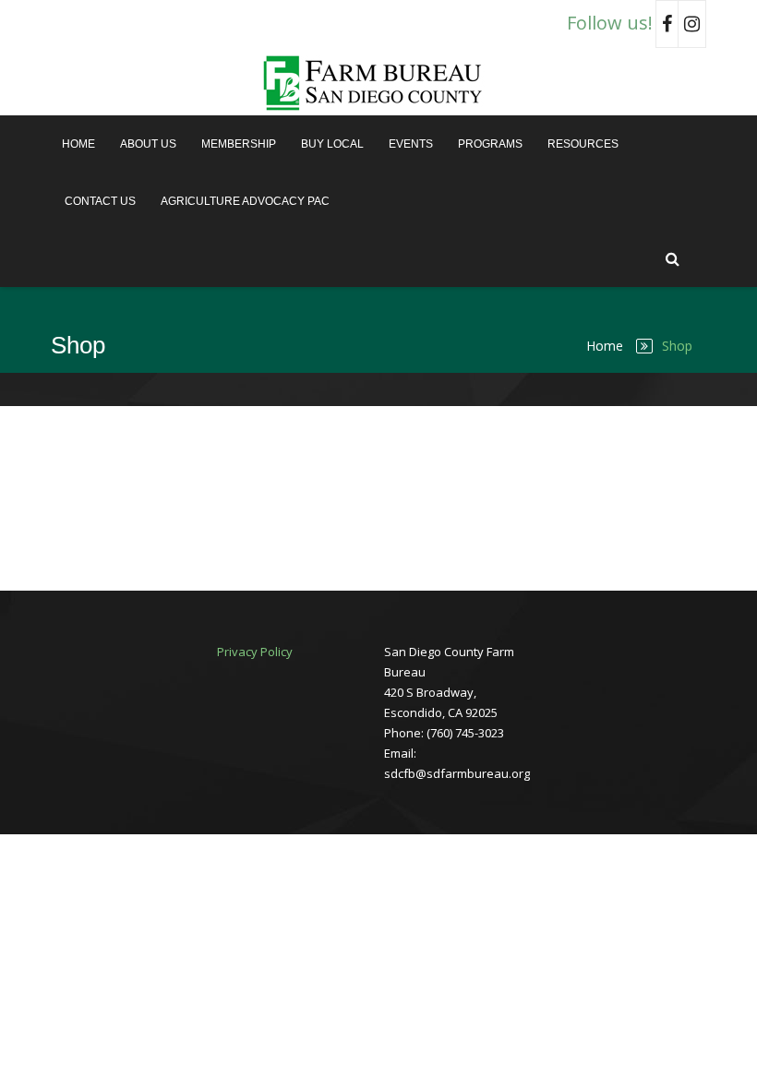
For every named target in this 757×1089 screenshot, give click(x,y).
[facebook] (667, 24)
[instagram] (692, 24)
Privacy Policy (255, 651)
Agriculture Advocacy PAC (245, 201)
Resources (583, 144)
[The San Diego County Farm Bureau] (378, 82)
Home (78, 144)
